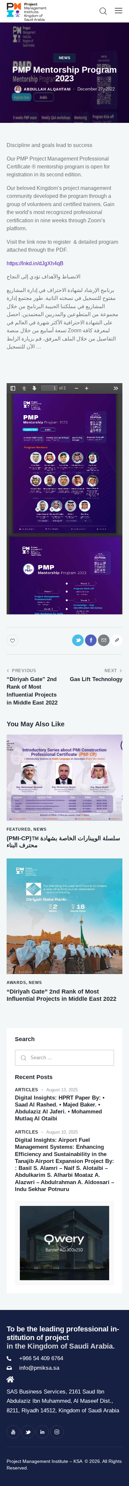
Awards (16, 982)
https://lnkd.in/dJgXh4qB (35, 263)
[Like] (13, 640)
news (64, 58)
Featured (19, 829)
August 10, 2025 (62, 1132)
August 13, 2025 (62, 1089)
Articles (26, 1089)
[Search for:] (64, 1057)
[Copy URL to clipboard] (116, 640)
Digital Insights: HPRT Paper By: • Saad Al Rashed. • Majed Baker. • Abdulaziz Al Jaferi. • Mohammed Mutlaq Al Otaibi (60, 1108)
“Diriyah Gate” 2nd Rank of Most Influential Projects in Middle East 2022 (61, 995)
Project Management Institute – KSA (45, 1461)
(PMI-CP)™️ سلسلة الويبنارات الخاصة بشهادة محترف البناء (63, 842)
